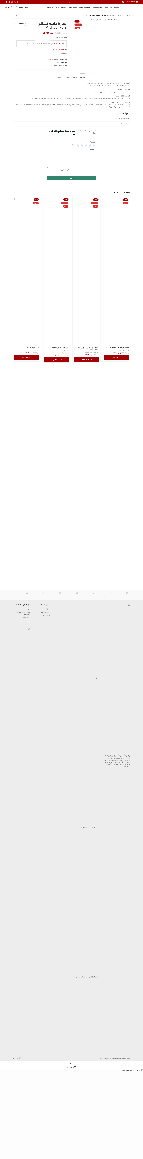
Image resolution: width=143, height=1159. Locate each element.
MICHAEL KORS (124, 350)
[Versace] (54, 595)
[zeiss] (121, 595)
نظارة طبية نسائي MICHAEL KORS (117, 347)
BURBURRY (66, 350)
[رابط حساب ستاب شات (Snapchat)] (9, 1)
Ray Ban (36, 350)
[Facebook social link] (17, 1)
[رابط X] (14, 1)
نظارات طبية (119, 15)
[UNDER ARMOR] (38, 595)
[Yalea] (105, 595)
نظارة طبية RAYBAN (32, 347)
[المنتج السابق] (19, 15)
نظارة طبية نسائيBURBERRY (59, 347)
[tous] (21, 595)
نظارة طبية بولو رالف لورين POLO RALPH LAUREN (88, 348)
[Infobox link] (132, 2)
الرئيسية (127, 15)
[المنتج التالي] (14, 15)
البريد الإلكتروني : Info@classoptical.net (86, 977)
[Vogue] (71, 595)
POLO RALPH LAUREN (92, 352)
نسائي (112, 15)
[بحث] (16, 7)
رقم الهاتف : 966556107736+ (89, 827)
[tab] (82, 76)
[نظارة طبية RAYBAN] (26, 272)
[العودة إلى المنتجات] (16, 15)
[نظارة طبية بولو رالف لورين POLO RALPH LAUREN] (86, 272)
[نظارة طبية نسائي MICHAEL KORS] (116, 272)
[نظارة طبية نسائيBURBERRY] (56, 272)
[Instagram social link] (12, 1)
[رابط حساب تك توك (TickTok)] (6, 1)
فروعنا (96, 677)
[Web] (88, 595)
